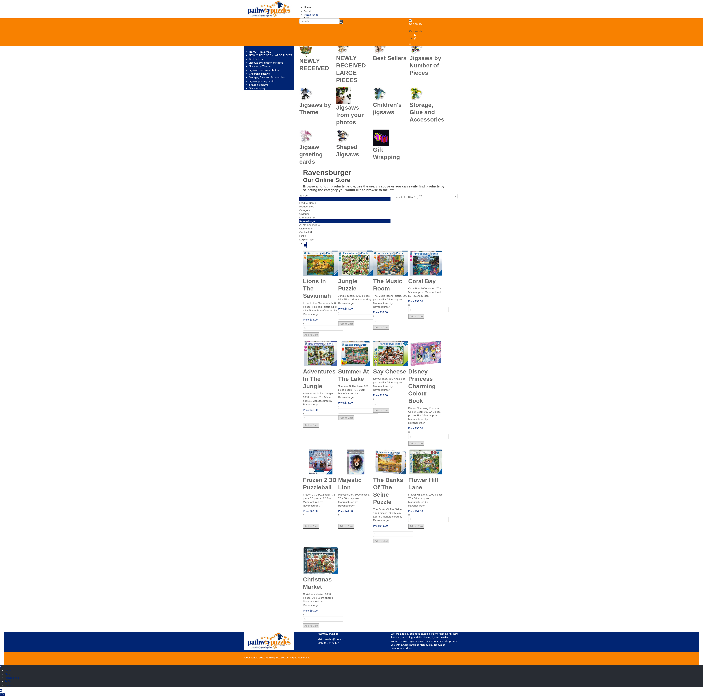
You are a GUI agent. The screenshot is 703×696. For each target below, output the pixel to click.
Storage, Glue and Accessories (267, 77)
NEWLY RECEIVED (260, 51)
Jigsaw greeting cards (261, 81)
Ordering (304, 213)
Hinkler (303, 235)
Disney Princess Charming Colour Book (422, 386)
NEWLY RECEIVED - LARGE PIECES (270, 55)
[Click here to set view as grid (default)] (305, 243)
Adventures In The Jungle (319, 378)
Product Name (307, 202)
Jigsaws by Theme (260, 66)
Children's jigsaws (259, 73)
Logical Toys (306, 239)
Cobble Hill (305, 232)
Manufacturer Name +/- (312, 199)
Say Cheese (389, 371)
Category (304, 210)
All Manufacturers (309, 224)
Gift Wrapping (257, 88)
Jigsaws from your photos (264, 70)
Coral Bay (422, 281)
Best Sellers (256, 59)
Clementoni (306, 228)
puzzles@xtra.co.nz (335, 639)
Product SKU (306, 206)
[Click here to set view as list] (305, 246)
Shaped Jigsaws (258, 84)
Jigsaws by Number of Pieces (266, 62)
